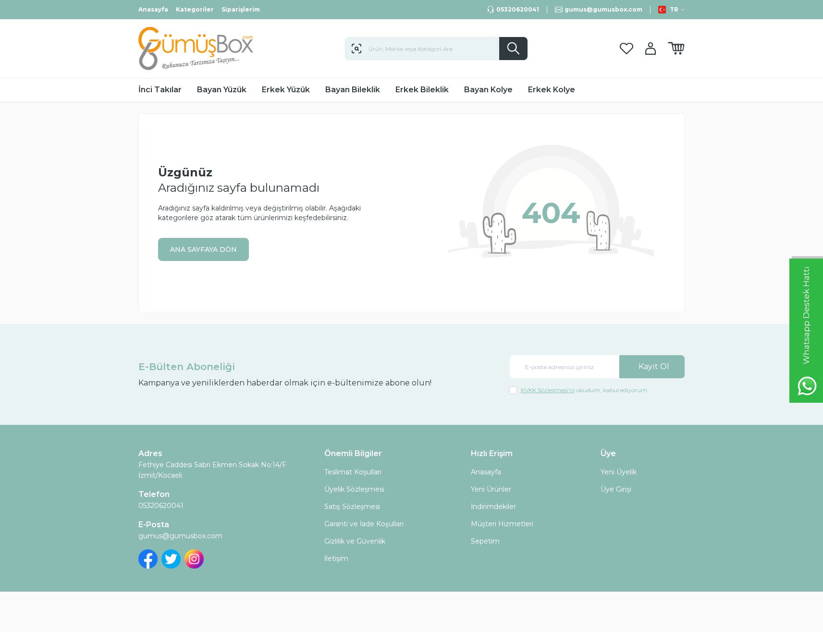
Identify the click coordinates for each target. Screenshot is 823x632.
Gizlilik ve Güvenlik (354, 541)
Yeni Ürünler (491, 489)
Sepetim (485, 541)
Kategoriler (195, 9)
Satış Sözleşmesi (352, 506)
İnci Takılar (160, 89)
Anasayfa (153, 9)
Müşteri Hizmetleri (502, 524)
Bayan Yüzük (221, 89)
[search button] (513, 48)
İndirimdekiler (493, 506)
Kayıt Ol (654, 366)
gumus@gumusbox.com (180, 536)
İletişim (336, 558)
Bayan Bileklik (352, 89)
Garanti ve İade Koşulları (364, 524)
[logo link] (196, 48)
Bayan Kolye (488, 89)
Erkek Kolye (551, 89)
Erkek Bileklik (422, 89)
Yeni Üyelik (619, 472)
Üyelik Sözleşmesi (354, 489)
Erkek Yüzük (286, 89)
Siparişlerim (240, 9)
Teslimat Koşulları (352, 472)
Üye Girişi (616, 489)
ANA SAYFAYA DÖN (203, 249)
